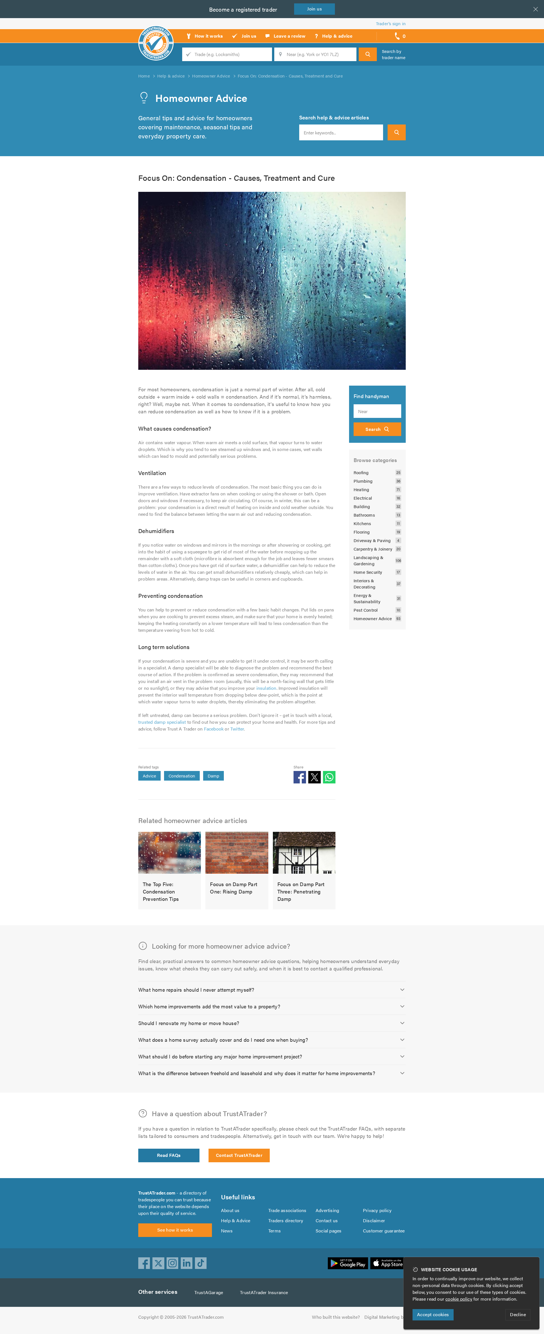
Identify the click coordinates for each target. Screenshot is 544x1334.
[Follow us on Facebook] (144, 1263)
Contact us (327, 1220)
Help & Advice (235, 1220)
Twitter (237, 728)
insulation (266, 688)
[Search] (368, 54)
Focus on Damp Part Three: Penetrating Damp (301, 891)
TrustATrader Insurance (264, 1292)
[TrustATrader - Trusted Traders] (156, 34)
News (227, 1230)
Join (314, 8)
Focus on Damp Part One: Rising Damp (233, 887)
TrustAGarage (208, 1292)
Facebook (214, 728)
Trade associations (287, 1210)
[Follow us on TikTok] (201, 1263)
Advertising (327, 1210)
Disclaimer (374, 1220)
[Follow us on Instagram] (172, 1263)
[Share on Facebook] (300, 777)
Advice (149, 776)
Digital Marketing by (385, 1317)
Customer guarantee (384, 1230)
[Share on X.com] (314, 777)
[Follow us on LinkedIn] (187, 1263)
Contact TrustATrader (239, 1155)
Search (373, 429)
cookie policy (458, 1299)
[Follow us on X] (158, 1263)
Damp (214, 776)
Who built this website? (336, 1317)
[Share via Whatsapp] (329, 777)
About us (230, 1210)
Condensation (182, 776)
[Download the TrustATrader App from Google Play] (348, 1263)
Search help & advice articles (334, 117)
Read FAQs (169, 1155)
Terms (274, 1230)
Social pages (328, 1230)
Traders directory (285, 1220)
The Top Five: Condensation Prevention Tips (161, 891)
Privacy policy (377, 1210)
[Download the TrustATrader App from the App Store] (388, 1263)
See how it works (175, 1229)
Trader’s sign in (391, 23)
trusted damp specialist (162, 722)
